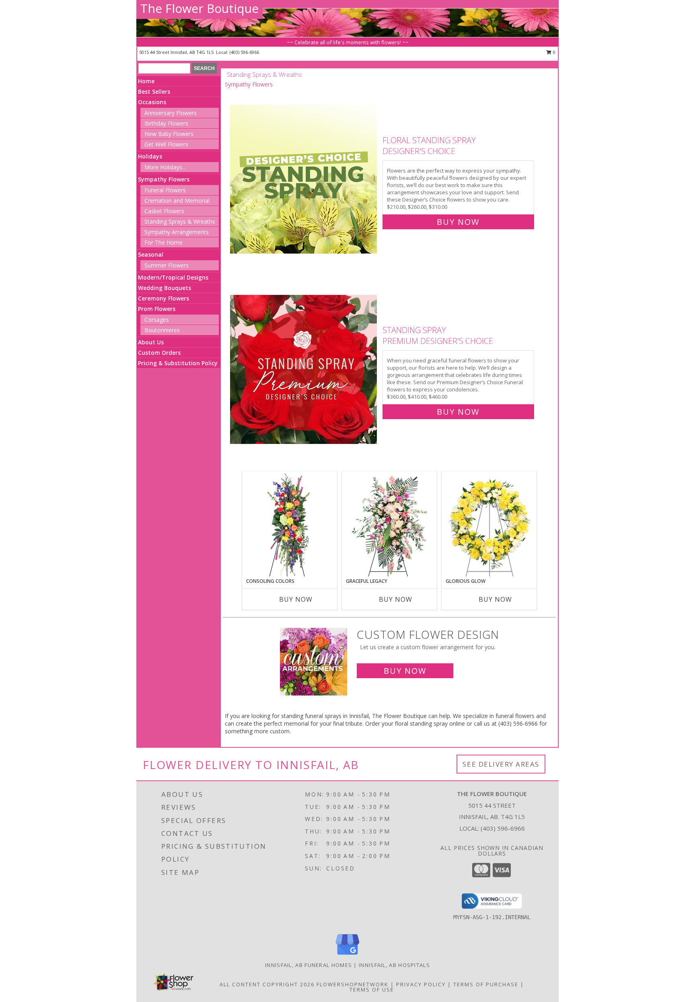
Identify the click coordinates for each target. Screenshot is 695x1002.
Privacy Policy (421, 984)
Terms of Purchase (485, 984)
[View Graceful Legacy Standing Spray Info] (389, 524)
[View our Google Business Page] (347, 955)
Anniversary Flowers (170, 113)
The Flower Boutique (199, 8)
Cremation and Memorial (177, 200)
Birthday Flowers (166, 123)
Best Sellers (154, 91)
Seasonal (150, 254)
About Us (151, 342)
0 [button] (553, 52)
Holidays (150, 156)
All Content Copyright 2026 (267, 984)
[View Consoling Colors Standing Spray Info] (289, 524)
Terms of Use (372, 989)
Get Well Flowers (166, 144)
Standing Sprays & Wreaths (179, 221)
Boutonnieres (162, 330)
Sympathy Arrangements (176, 232)
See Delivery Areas (501, 764)
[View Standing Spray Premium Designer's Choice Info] (304, 369)
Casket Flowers (164, 211)
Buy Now (458, 221)
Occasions (152, 102)
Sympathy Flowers (163, 179)
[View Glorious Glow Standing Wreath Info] (489, 524)
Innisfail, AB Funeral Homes (308, 965)
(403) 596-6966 (244, 52)
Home (146, 81)
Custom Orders (159, 352)
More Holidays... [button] (165, 167)
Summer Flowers (166, 265)
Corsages (156, 319)
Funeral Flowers (165, 190)
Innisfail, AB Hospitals (394, 965)
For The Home (163, 242)
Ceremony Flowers (163, 298)
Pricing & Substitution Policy (178, 363)
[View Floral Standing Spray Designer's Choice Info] (304, 179)
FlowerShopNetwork (353, 984)
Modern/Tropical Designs (173, 277)
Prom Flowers (156, 309)
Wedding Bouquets (164, 288)
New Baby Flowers (168, 134)
